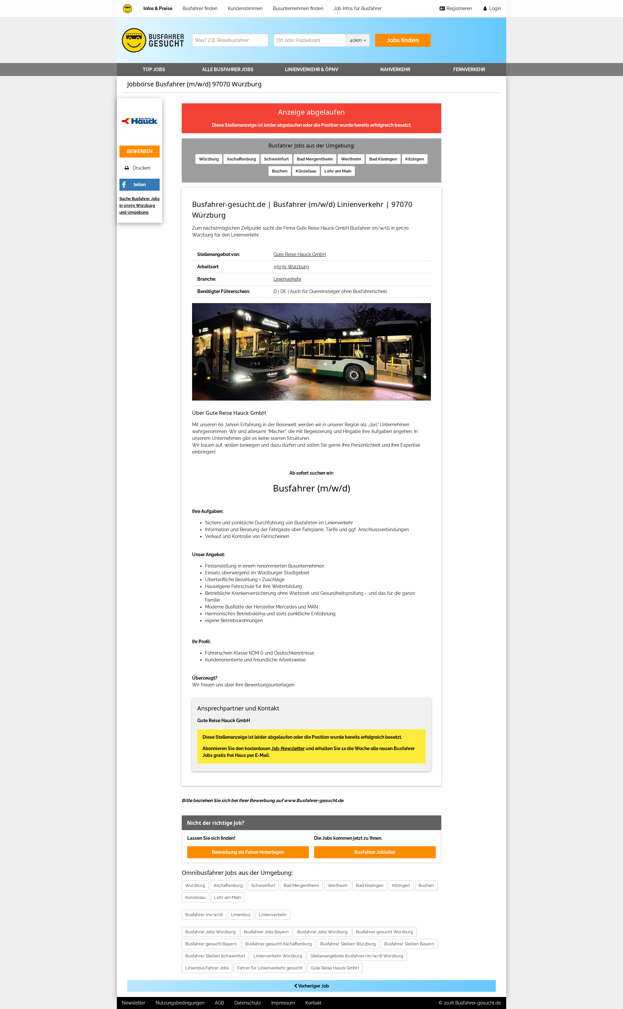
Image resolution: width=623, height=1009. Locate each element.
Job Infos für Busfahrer (358, 8)
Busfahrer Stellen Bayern (409, 943)
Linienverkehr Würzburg (277, 955)
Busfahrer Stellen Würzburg (348, 943)
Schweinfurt (276, 159)
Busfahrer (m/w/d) (204, 914)
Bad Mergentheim (315, 159)
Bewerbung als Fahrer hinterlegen (248, 852)
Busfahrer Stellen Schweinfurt (215, 955)
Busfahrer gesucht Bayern (211, 943)
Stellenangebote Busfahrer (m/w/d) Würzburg (357, 955)
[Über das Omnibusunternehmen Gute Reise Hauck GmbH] (139, 120)
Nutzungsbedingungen (180, 1002)
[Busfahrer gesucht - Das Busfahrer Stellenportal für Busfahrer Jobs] (127, 8)
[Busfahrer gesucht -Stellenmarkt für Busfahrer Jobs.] (152, 40)
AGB (219, 1002)
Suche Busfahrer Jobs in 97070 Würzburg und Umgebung (139, 206)
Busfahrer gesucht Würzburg (384, 931)
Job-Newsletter (288, 748)
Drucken (139, 168)
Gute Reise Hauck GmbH (300, 254)
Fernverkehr (469, 69)
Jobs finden (403, 40)
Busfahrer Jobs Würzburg (210, 931)
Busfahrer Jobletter (375, 852)
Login (494, 8)
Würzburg (209, 159)
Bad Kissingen (383, 159)
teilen (140, 184)
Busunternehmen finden (298, 8)
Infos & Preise (157, 8)
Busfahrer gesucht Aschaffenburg (278, 943)
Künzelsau (306, 171)
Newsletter (133, 1002)
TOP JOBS (154, 69)
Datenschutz (247, 1002)
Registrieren (458, 8)
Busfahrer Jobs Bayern (266, 931)
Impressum (283, 1002)
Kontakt (313, 1002)
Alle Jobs (227, 69)
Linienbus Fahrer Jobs (207, 967)
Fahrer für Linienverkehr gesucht (269, 967)
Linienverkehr (311, 69)
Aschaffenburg (241, 159)
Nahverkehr (395, 69)
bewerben (140, 151)
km (356, 40)
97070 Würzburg (291, 266)
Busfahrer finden (200, 8)
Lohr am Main (337, 171)
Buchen (279, 171)
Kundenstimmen (245, 8)
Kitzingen (414, 159)
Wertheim (351, 159)
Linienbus (240, 914)
